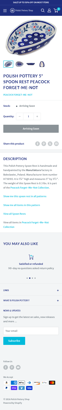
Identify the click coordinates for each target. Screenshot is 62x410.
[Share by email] (56, 143)
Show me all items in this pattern (21, 205)
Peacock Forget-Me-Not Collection (29, 187)
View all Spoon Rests (14, 213)
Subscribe (14, 340)
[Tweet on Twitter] (50, 143)
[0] (56, 10)
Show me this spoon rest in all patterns (24, 196)
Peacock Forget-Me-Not (17, 94)
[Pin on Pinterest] (43, 143)
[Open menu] (5, 10)
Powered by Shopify (12, 403)
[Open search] (43, 10)
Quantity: (8, 116)
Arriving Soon (31, 128)
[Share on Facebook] (37, 143)
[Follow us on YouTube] (18, 367)
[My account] (49, 10)
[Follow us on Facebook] (5, 367)
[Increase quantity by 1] (37, 116)
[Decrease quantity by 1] (19, 116)
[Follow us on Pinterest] (12, 367)
